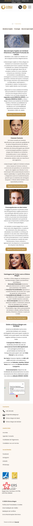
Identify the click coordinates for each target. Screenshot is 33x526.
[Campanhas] (20, 7)
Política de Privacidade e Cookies (12, 505)
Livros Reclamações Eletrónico (11, 514)
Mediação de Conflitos (9, 511)
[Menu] (30, 7)
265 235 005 (7, 1)
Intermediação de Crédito (10, 508)
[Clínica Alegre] (12, 24)
